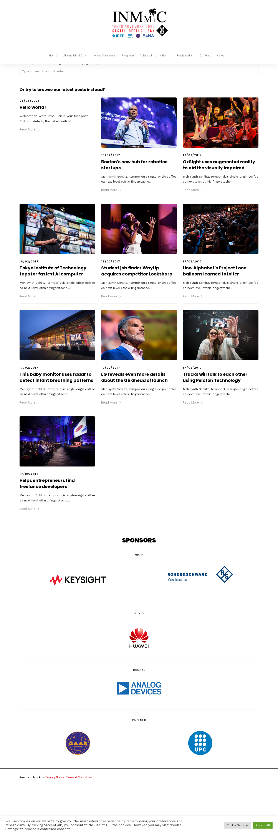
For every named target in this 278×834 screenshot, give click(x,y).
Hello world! (33, 107)
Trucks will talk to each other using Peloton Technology (215, 377)
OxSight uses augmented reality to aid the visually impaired (219, 165)
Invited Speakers (104, 55)
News (220, 55)
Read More (28, 129)
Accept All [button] (263, 825)
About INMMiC (73, 55)
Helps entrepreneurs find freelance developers (47, 483)
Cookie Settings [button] (237, 825)
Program (127, 55)
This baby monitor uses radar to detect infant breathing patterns (56, 377)
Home (53, 55)
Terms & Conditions (79, 777)
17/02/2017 (192, 261)
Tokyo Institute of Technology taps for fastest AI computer (53, 271)
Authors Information (153, 55)
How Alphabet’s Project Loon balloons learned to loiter (215, 271)
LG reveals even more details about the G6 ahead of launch (134, 377)
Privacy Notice (55, 777)
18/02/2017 (110, 155)
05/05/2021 (29, 100)
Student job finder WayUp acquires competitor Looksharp (136, 271)
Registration (185, 55)
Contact (205, 55)
